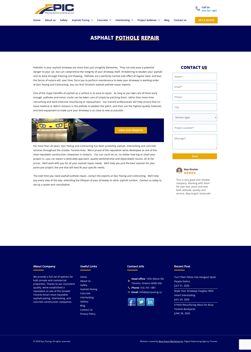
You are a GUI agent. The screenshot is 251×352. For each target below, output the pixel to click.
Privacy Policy (87, 313)
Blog (166, 20)
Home (36, 20)
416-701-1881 (209, 10)
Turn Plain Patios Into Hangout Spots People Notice (195, 279)
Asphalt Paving (80, 20)
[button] (82, 20)
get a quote (206, 20)
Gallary (84, 301)
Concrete (102, 20)
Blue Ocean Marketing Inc (171, 341)
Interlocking (122, 20)
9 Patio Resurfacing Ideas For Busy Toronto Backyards (193, 307)
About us (50, 20)
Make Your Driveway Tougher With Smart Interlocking (194, 293)
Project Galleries (147, 20)
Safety (63, 20)
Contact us (180, 20)
